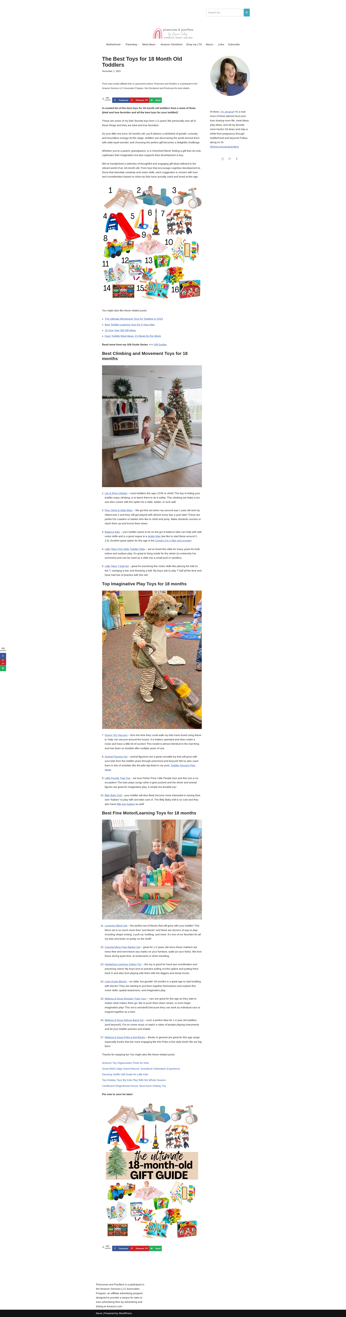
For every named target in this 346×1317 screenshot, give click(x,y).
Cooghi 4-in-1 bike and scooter (173, 540)
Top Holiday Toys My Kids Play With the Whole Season (134, 1080)
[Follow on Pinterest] (230, 159)
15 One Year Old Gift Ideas (120, 330)
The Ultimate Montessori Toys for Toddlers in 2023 (134, 318)
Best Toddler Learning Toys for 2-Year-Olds (130, 324)
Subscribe (234, 44)
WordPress (125, 1313)
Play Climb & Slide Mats (118, 510)
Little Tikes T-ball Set (117, 566)
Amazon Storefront (171, 44)
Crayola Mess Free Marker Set (122, 947)
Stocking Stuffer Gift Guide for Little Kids (125, 1074)
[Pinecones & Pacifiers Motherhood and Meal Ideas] (173, 33)
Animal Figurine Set (116, 756)
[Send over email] (3, 668)
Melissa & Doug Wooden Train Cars (125, 998)
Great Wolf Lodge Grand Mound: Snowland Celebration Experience (141, 1068)
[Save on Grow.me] (164, 100)
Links (221, 44)
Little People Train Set (117, 778)
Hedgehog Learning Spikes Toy (123, 964)
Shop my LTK (194, 44)
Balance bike (112, 532)
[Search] (247, 12)
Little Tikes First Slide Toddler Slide (125, 549)
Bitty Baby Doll (113, 795)
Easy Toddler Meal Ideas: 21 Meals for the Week (133, 336)
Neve (99, 1313)
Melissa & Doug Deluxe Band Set (124, 1020)
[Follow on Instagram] (222, 159)
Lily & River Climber (116, 493)
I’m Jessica (226, 111)
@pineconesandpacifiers (224, 146)
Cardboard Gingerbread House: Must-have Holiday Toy (134, 1085)
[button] (121, 44)
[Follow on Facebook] (237, 159)
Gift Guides (160, 344)
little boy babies (126, 804)
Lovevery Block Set (116, 925)
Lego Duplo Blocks (116, 981)
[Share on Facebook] (3, 656)
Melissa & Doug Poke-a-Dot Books (125, 1037)
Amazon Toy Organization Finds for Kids (125, 1062)
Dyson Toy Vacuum (116, 735)
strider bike (154, 536)
